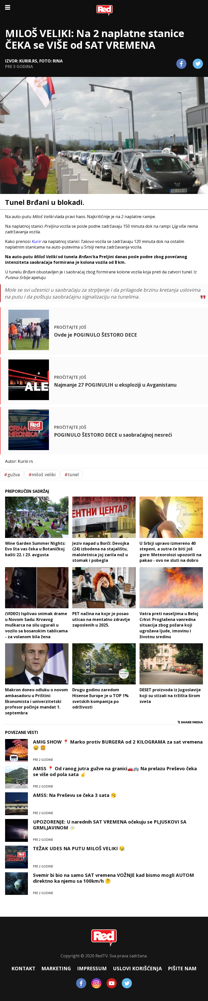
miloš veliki (42, 474)
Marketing (56, 968)
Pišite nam (182, 968)
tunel (71, 474)
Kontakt (23, 968)
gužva (12, 474)
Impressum (92, 968)
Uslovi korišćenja (137, 968)
